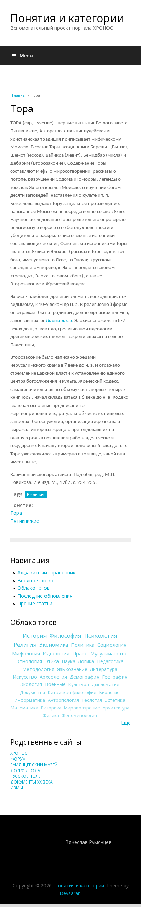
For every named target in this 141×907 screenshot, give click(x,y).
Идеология (56, 653)
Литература (103, 669)
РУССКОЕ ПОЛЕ (25, 776)
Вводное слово (35, 580)
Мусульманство (109, 653)
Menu (26, 55)
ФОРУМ (18, 759)
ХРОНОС (18, 753)
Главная (19, 95)
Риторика (51, 708)
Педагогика (110, 661)
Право (80, 653)
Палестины (59, 320)
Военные (55, 684)
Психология (100, 636)
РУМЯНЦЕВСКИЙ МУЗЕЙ (34, 765)
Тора (16, 513)
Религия (35, 494)
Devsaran (70, 893)
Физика (51, 715)
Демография (84, 676)
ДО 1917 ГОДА (25, 771)
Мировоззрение (82, 708)
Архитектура (116, 708)
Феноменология (79, 715)
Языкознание (72, 669)
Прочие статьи (34, 603)
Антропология (63, 700)
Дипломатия (105, 684)
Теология (92, 700)
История (35, 636)
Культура (78, 684)
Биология (109, 692)
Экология (31, 684)
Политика (82, 644)
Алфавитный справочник (46, 572)
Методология (38, 669)
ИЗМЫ (16, 788)
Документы (32, 692)
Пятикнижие (24, 520)
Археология (53, 676)
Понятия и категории (67, 18)
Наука (68, 661)
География (114, 676)
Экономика (53, 644)
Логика (86, 661)
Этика (52, 661)
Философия (65, 636)
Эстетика (115, 700)
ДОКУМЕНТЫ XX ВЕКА (31, 782)
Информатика (30, 700)
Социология (111, 644)
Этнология (29, 661)
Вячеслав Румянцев (88, 842)
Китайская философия (72, 692)
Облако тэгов (33, 588)
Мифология (26, 653)
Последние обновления (45, 596)
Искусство (25, 676)
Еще (126, 722)
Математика (24, 708)
